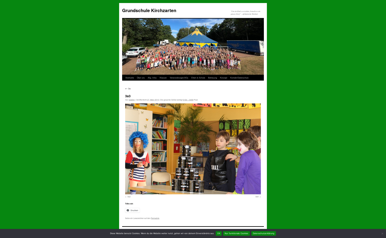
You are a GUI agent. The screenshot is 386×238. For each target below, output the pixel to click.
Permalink (155, 218)
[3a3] (193, 148)
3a (128, 88)
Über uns (141, 77)
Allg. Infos (152, 77)
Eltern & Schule (198, 77)
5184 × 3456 (188, 99)
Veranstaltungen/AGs (179, 77)
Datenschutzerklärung (263, 233)
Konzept (223, 77)
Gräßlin (132, 99)
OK (218, 233)
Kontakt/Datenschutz (239, 77)
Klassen (163, 77)
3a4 (257, 196)
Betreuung (212, 77)
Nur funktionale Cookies (236, 233)
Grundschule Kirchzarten (149, 10)
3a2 (129, 196)
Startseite (129, 77)
